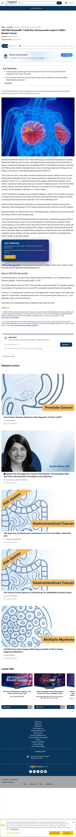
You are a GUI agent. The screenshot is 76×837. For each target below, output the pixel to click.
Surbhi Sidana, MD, (12, 480)
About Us (38, 722)
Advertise (38, 724)
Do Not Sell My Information (38, 737)
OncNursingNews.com (38, 735)
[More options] (73, 46)
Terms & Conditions (38, 742)
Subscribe (65, 344)
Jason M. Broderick (11, 596)
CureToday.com (38, 728)
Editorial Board (38, 744)
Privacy (38, 740)
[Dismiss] (47, 242)
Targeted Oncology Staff (13, 539)
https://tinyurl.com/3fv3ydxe (10, 317)
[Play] (9, 46)
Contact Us (38, 726)
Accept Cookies (54, 833)
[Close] (73, 822)
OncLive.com (38, 733)
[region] (38, 828)
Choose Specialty (36, 8)
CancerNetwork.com (38, 731)
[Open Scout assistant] (66, 2)
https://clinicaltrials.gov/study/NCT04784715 (24, 325)
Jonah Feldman (10, 420)
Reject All (67, 833)
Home (25, 784)
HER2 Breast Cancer (8, 356)
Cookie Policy (14, 829)
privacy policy (38, 348)
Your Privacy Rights (38, 746)
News (41, 784)
